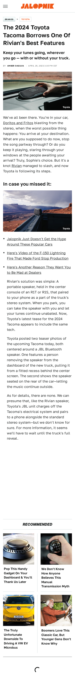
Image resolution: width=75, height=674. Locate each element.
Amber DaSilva (15, 66)
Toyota (25, 19)
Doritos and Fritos (18, 123)
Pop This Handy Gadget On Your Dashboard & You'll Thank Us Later (18, 575)
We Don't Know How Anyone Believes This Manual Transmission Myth (55, 577)
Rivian (17, 166)
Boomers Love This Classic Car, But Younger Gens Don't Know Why (56, 637)
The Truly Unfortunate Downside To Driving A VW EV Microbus (16, 638)
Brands (9, 19)
